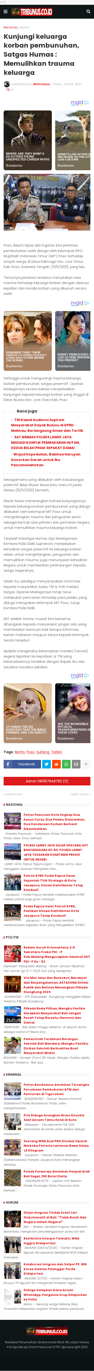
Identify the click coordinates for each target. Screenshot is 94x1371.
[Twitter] (46, 764)
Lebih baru (14, 794)
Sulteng (42, 752)
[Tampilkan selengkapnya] (86, 764)
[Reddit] (56, 764)
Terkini (56, 752)
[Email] (76, 764)
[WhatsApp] (66, 764)
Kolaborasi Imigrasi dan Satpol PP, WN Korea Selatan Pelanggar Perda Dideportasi (55, 1269)
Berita (24, 27)
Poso (30, 752)
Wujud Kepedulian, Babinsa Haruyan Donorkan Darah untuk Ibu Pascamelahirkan (46, 459)
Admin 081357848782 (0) (47, 781)
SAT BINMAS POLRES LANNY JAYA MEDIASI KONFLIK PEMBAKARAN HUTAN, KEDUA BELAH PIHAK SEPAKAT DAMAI (45, 442)
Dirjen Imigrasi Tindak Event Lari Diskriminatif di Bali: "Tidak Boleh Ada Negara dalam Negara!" (55, 1217)
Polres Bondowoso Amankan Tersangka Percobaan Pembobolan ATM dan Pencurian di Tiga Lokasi (56, 1089)
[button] (5, 11)
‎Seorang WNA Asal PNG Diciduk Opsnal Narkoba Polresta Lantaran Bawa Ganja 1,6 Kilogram (56, 1145)
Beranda (10, 27)
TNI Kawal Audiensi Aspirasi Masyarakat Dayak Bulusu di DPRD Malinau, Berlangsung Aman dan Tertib (47, 425)
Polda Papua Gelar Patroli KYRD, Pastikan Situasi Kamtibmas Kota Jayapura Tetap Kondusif (51, 911)
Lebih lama (79, 794)
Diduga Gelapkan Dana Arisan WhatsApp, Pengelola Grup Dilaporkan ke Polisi (55, 1294)
